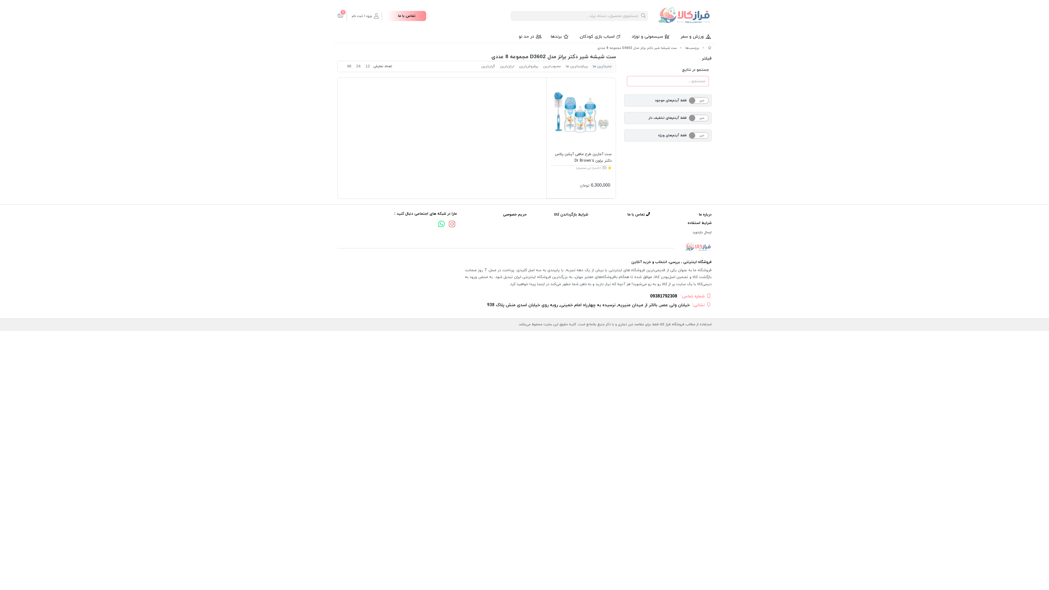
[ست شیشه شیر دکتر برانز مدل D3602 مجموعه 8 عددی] (524, 247)
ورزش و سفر (692, 37)
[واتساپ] (441, 224)
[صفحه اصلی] (710, 48)
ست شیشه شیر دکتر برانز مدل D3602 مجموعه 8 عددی (637, 48)
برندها (556, 37)
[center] (643, 16)
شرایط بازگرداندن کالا (571, 214)
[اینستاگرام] (452, 224)
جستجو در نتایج (695, 69)
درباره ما (705, 214)
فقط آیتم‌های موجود (670, 100)
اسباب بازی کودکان (597, 37)
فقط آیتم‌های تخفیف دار (667, 118)
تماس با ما (407, 16)
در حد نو (526, 37)
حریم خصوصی (515, 214)
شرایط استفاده (700, 223)
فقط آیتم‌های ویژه (672, 135)
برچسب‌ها (692, 48)
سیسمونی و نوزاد (647, 37)
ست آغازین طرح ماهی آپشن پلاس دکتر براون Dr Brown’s (583, 157)
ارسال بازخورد (702, 232)
